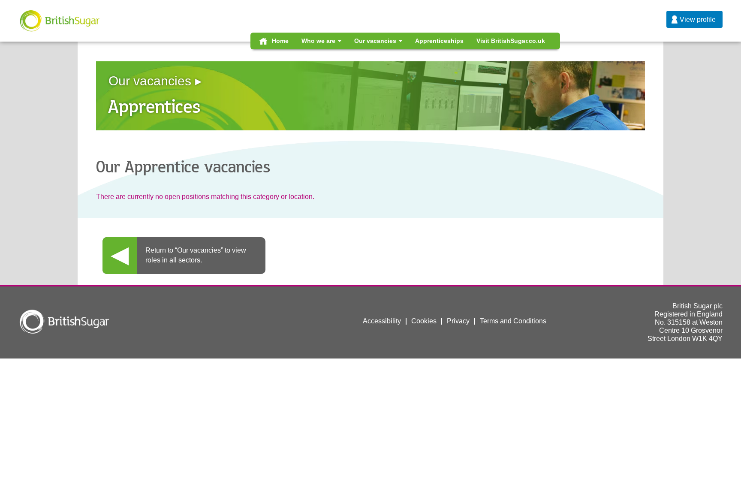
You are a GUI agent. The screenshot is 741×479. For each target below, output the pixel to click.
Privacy (458, 321)
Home (280, 40)
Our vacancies (149, 81)
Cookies (424, 321)
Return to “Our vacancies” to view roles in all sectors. (195, 255)
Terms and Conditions (513, 321)
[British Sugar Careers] (59, 21)
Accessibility (382, 321)
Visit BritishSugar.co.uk (510, 40)
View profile (698, 19)
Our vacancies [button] (376, 40)
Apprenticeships (439, 40)
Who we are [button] (319, 40)
